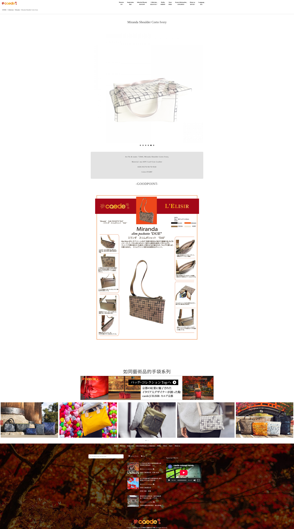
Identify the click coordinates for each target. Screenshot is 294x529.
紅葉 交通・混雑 (145, 491)
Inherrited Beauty (141, 446)
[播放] (169, 480)
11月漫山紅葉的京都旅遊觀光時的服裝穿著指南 (150, 464)
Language (201, 3)
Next (200, 86)
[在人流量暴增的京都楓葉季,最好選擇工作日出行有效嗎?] (133, 483)
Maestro (121, 3)
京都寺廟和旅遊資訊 (147, 505)
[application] (183, 473)
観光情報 (158, 505)
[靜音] (195, 480)
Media (163, 3)
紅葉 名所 (156, 472)
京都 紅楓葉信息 (145, 472)
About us (192, 3)
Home (116, 446)
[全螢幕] (198, 480)
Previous (93, 86)
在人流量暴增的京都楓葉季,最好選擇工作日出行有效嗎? (151, 479)
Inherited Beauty (142, 3)
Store (170, 3)
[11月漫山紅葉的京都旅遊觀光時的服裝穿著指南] (133, 468)
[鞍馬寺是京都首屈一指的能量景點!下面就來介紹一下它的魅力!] (133, 501)
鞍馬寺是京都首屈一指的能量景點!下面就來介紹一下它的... (150, 497)
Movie (165, 446)
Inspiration (130, 3)
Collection (153, 3)
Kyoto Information (180, 3)
